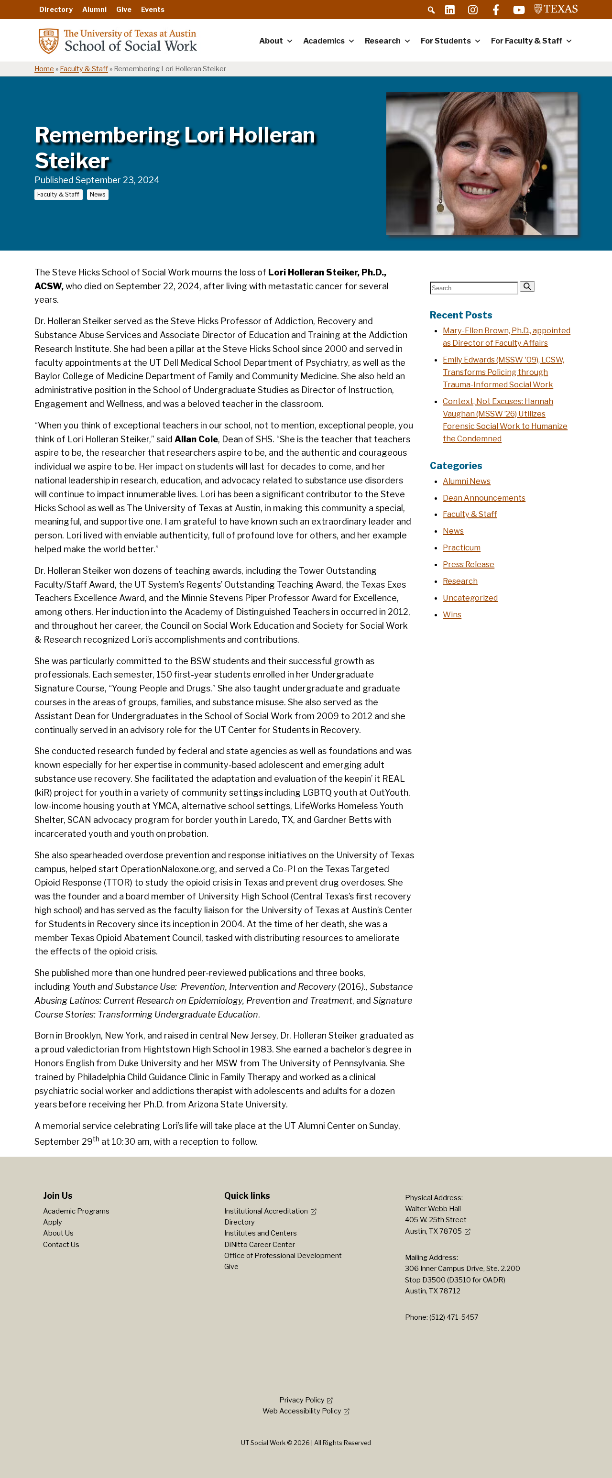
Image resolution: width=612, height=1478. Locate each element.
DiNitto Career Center (259, 1244)
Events (152, 9)
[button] (431, 10)
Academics (324, 40)
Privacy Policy (302, 1400)
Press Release (468, 564)
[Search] (527, 286)
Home (44, 69)
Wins (452, 614)
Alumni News (467, 481)
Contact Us (61, 1244)
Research (383, 40)
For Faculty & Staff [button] (526, 40)
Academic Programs (76, 1211)
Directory (56, 9)
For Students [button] (446, 40)
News (98, 194)
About (271, 40)
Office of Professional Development (283, 1255)
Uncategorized (470, 597)
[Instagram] (472, 9)
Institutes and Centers (260, 1233)
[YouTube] (518, 9)
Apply (52, 1222)
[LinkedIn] (449, 9)
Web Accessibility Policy (301, 1411)
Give (123, 9)
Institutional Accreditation (266, 1211)
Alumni (94, 9)
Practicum (462, 547)
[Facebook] (495, 9)
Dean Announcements (484, 498)
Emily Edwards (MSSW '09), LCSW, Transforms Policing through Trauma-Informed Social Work (503, 372)
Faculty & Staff (84, 69)
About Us (58, 1233)
